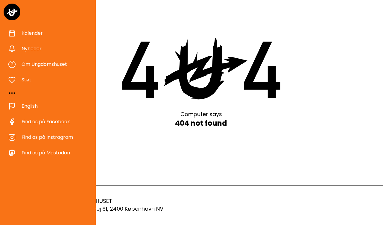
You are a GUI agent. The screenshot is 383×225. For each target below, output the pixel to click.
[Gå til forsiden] (12, 12)
